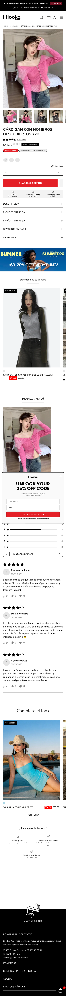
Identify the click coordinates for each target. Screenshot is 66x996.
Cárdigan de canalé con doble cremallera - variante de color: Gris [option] (4, 371)
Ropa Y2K (14, 26)
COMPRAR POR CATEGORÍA (19, 971)
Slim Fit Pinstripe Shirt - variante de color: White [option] (64, 803)
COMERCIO (9, 963)
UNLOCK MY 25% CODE (33, 514)
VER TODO (33, 814)
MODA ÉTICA (11, 237)
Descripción (11, 203)
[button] (41, 17)
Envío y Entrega (14, 212)
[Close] (60, 476)
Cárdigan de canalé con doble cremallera (28, 375)
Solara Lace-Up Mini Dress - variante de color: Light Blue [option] (4, 803)
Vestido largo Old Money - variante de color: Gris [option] (64, 371)
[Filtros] (6, 554)
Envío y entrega (14, 220)
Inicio (5, 26)
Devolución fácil (15, 229)
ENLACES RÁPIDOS (14, 986)
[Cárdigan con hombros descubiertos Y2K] (10, 116)
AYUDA (7, 979)
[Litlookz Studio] (12, 17)
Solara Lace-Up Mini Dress (18, 807)
